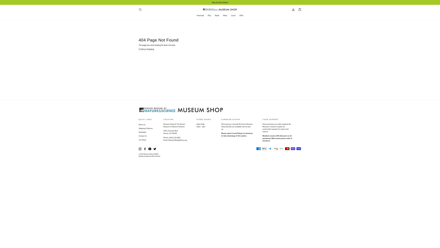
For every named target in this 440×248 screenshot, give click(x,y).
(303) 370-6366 (174, 137)
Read (217, 15)
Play (209, 15)
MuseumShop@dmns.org (177, 140)
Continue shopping (146, 49)
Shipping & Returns (146, 128)
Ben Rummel (156, 156)
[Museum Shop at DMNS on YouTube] (149, 148)
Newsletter (142, 132)
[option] (220, 2)
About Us (142, 124)
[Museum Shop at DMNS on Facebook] (145, 148)
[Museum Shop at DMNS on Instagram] (140, 148)
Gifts (241, 15)
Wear (225, 15)
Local (233, 15)
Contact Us (143, 136)
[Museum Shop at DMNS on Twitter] (154, 148)
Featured (200, 15)
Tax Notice (142, 140)
